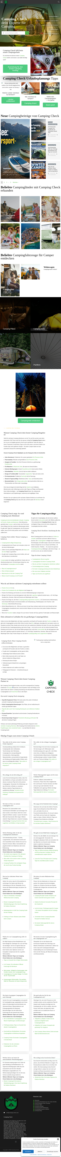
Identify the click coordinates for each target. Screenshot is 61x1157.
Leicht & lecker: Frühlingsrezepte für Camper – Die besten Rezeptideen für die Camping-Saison (46, 910)
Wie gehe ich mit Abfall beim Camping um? (46, 833)
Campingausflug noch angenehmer (37, 633)
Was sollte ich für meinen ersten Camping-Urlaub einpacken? (14, 743)
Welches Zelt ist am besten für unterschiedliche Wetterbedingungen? (13, 1058)
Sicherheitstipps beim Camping (40, 566)
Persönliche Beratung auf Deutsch (27, 718)
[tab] (15, 741)
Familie (49, 621)
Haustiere (9, 612)
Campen (10, 524)
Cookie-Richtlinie (33, 1154)
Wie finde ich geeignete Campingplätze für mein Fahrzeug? (14, 996)
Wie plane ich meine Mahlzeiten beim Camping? (44, 877)
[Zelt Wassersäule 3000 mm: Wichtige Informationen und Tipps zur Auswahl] (38, 151)
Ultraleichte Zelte (17, 466)
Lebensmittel (40, 629)
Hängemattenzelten (22, 481)
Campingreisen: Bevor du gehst (40, 559)
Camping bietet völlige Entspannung (11, 542)
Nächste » (15, 182)
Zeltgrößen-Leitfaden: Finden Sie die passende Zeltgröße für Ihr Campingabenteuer (44, 1020)
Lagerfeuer (35, 595)
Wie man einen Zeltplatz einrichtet (41, 571)
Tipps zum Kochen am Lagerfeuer (41, 573)
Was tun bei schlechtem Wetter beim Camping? (12, 877)
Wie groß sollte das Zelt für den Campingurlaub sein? (42, 996)
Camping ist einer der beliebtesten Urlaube (12, 520)
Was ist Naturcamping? (8, 571)
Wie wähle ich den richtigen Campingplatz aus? (45, 743)
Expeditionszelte (26, 469)
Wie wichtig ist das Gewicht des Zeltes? (44, 1057)
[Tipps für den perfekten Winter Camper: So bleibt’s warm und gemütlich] (38, 170)
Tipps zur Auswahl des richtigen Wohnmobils (15, 960)
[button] (58, 1139)
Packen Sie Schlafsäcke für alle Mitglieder (13, 590)
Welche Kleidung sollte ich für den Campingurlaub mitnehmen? (12, 833)
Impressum (49, 1154)
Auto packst (42, 520)
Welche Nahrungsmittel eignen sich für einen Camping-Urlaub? (46, 775)
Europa (10, 687)
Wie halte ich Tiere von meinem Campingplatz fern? (11, 804)
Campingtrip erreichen (14, 564)
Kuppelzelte (29, 474)
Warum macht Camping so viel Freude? (12, 576)
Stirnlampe (5, 603)
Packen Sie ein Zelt (7, 588)
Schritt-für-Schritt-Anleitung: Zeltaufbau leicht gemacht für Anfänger (13, 792)
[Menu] (2, 2)
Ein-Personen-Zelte (38, 457)
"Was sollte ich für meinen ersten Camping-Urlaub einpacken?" (15, 763)
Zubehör (28, 487)
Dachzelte (24, 476)
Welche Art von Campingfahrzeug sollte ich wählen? (14, 937)
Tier (33, 623)
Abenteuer (38, 499)
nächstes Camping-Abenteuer (8, 726)
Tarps (29, 478)
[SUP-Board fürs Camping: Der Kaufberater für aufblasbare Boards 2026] (38, 129)
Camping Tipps (6, 168)
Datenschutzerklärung (41, 1154)
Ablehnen (40, 1151)
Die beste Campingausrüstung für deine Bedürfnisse (46, 569)
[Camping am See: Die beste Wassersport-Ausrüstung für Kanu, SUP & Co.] (15, 149)
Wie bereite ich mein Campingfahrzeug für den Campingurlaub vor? (45, 937)
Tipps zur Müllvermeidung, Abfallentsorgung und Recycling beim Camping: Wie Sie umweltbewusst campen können (46, 852)
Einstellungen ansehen (52, 1151)
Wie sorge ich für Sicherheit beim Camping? (46, 804)
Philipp (4, 174)
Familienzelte (8, 464)
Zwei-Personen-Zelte (31, 459)
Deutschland (14, 691)
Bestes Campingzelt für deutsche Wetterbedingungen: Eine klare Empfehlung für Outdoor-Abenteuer (15, 904)
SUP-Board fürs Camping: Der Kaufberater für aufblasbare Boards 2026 (52, 129)
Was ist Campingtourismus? (9, 568)
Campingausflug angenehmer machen (29, 599)
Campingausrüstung (36, 549)
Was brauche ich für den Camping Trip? (12, 573)
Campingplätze (42, 540)
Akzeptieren (28, 1151)
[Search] (58, 2)
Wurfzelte (16, 471)
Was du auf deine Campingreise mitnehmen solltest (45, 564)
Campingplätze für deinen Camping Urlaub (43, 561)
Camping (3, 560)
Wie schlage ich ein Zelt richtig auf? (12, 775)
